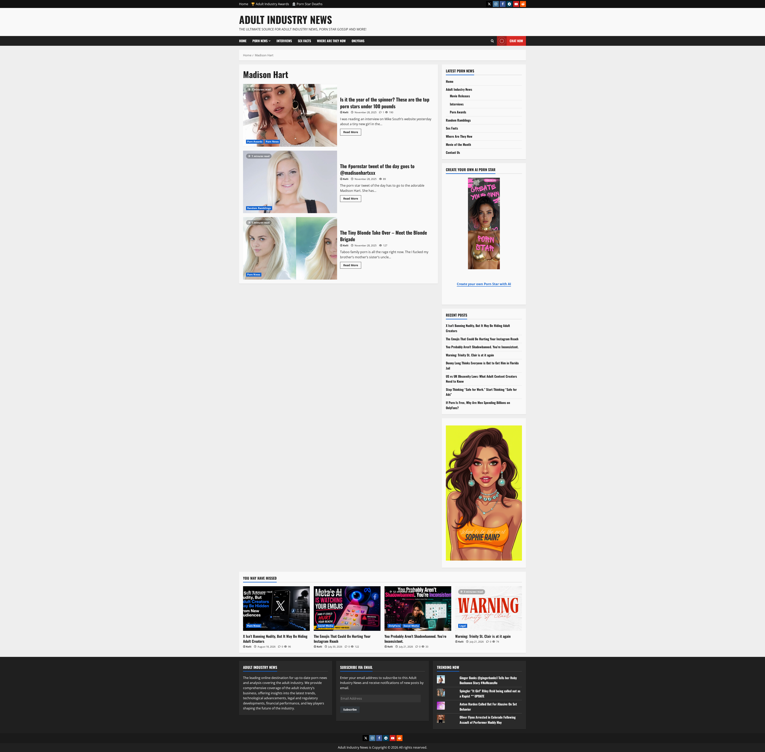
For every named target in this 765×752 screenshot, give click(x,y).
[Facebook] (503, 4)
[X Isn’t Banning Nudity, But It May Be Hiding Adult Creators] (276, 608)
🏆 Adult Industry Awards (270, 4)
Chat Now (516, 40)
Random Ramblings (259, 208)
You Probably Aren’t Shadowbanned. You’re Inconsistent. (482, 346)
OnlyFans (358, 40)
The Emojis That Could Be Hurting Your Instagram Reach (482, 338)
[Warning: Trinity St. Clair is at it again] (488, 608)
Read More (352, 131)
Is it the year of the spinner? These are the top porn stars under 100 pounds (290, 115)
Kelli (345, 112)
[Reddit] (523, 4)
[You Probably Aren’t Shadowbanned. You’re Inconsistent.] (417, 608)
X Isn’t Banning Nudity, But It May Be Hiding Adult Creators (275, 639)
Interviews (284, 40)
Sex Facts (304, 40)
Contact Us (453, 152)
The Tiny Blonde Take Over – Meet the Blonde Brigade (290, 248)
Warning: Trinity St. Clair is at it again (470, 355)
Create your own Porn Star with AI (484, 284)
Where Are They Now (331, 40)
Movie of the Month (458, 144)
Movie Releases (460, 96)
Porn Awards (254, 141)
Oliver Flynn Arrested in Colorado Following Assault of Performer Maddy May (488, 720)
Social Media (325, 625)
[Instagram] (496, 4)
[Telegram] (509, 4)
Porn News (260, 40)
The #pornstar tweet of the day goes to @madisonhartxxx (290, 182)
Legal (462, 625)
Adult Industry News (285, 19)
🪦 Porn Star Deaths (307, 4)
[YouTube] (516, 4)
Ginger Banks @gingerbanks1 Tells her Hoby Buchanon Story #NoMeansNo (488, 680)
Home (243, 4)
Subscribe (350, 709)
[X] (489, 4)
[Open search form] (492, 41)
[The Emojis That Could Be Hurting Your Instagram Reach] (347, 608)
